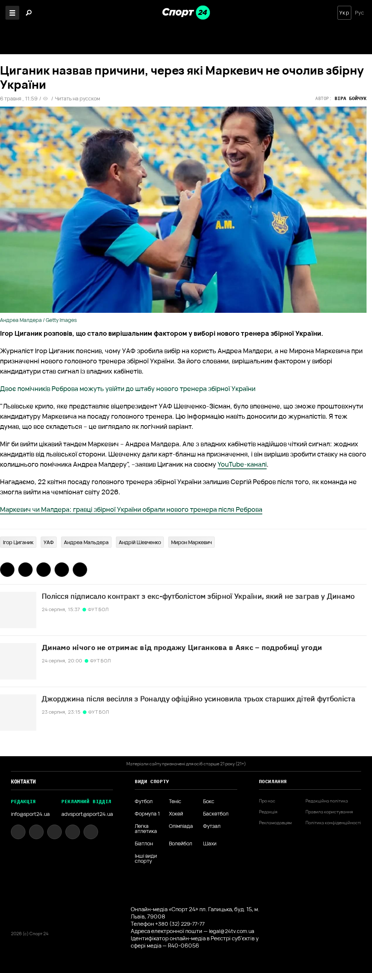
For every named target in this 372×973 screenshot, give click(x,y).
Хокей (176, 813)
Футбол (144, 801)
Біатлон (144, 843)
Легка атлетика (146, 829)
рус (359, 12)
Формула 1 (147, 813)
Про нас (267, 801)
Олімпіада (181, 826)
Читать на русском (77, 98)
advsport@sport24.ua (87, 813)
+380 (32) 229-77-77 (180, 923)
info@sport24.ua (30, 813)
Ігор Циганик (18, 542)
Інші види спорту (146, 858)
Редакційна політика (327, 801)
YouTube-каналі (242, 464)
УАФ (49, 542)
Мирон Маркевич (191, 542)
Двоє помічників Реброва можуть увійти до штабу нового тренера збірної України (127, 388)
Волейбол (180, 843)
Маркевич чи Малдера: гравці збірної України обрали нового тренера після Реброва (131, 509)
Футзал (212, 826)
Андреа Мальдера (86, 542)
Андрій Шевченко (140, 542)
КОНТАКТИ (23, 781)
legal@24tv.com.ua (231, 931)
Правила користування (329, 812)
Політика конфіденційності (333, 823)
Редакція (268, 812)
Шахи (210, 843)
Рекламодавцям (275, 823)
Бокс (208, 801)
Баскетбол (216, 813)
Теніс (175, 801)
